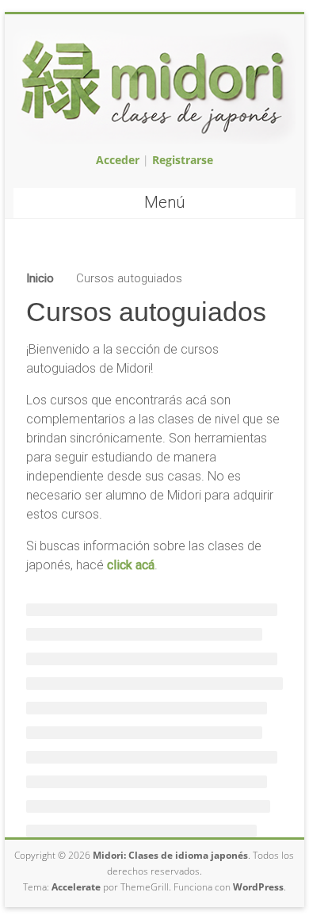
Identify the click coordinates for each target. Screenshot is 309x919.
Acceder (117, 159)
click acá (130, 564)
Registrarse (182, 159)
